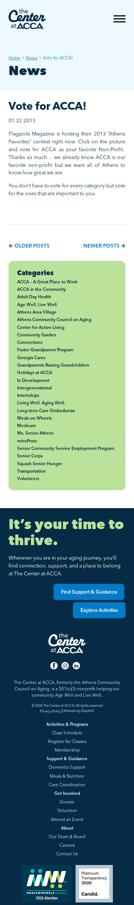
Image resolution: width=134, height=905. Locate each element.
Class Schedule (67, 733)
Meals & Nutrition (67, 776)
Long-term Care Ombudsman (46, 410)
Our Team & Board (67, 837)
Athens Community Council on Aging (54, 319)
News (31, 57)
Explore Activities (99, 610)
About (67, 828)
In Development (33, 380)
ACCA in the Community (41, 289)
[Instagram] (65, 666)
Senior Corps (30, 455)
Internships (28, 395)
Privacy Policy (50, 711)
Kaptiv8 (87, 711)
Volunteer (67, 811)
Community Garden (36, 335)
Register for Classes (67, 742)
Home (14, 57)
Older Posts (32, 245)
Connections (29, 342)
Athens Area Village (37, 312)
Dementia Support (67, 767)
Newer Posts (101, 245)
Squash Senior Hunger (39, 463)
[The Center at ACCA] (27, 19)
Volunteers (28, 478)
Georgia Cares (31, 357)
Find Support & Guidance (89, 592)
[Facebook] (54, 666)
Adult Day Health (34, 296)
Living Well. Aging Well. (41, 402)
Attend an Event (67, 820)
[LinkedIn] (76, 666)
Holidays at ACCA (34, 372)
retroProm (27, 441)
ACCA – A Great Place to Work (47, 281)
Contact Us (67, 854)
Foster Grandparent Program (45, 349)
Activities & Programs (67, 724)
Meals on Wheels (34, 418)
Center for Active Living (40, 327)
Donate (67, 802)
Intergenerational (34, 388)
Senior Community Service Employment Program (65, 448)
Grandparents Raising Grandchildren (53, 365)
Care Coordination (67, 785)
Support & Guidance (67, 759)
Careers (67, 845)
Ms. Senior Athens (35, 433)
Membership (67, 750)
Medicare (26, 425)
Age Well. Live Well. (37, 304)
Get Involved (67, 794)
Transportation (31, 471)
